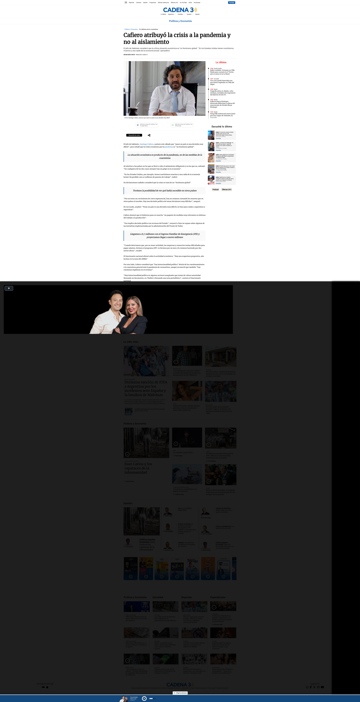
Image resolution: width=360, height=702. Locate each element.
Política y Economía (131, 29)
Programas (152, 2)
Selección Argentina (219, 122)
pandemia (169, 147)
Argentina (171, 14)
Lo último (221, 62)
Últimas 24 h (174, 2)
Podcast (216, 189)
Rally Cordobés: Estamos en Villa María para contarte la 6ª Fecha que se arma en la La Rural (222, 72)
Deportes (131, 2)
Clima (190, 2)
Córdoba (180, 14)
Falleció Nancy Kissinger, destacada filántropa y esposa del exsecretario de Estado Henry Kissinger (222, 104)
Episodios (218, 138)
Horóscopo (197, 2)
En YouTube (183, 2)
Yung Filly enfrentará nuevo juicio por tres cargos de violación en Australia (222, 115)
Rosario (189, 14)
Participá (231, 2)
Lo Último (163, 14)
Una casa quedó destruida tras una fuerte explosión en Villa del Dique (222, 82)
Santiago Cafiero (146, 144)
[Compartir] (149, 135)
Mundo (197, 14)
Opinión (145, 2)
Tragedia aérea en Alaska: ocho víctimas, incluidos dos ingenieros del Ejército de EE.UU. (222, 93)
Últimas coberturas (163, 2)
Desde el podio (218, 68)
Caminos (138, 2)
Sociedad (216, 79)
